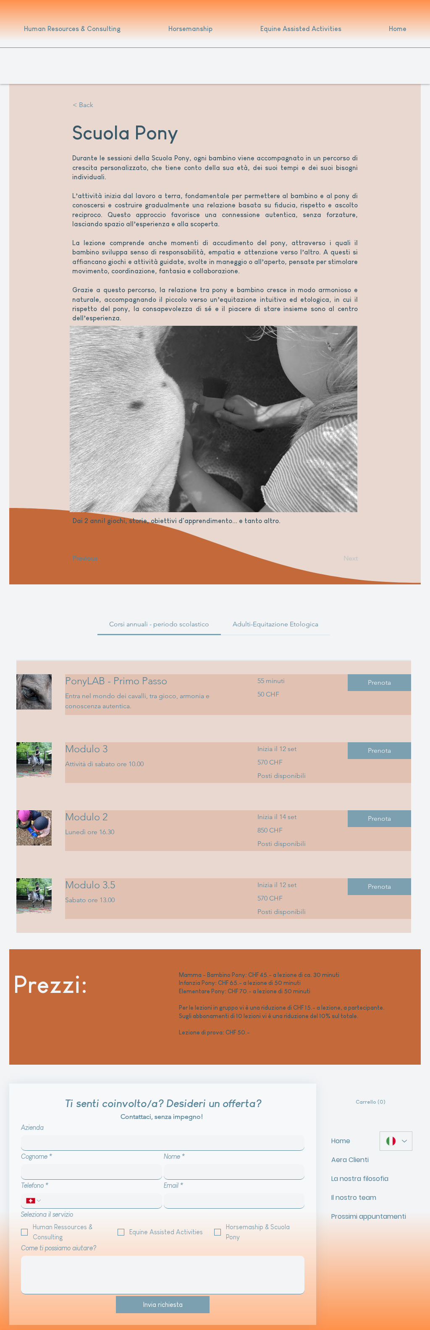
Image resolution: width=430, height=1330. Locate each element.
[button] (100, 105)
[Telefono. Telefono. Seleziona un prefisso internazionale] (34, 1200)
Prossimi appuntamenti (351, 1216)
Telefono (34, 1185)
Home (340, 1141)
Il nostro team (351, 1197)
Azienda (32, 1127)
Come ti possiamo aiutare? (58, 1247)
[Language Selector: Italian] (396, 1141)
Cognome (36, 1156)
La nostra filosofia (351, 1178)
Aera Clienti (350, 1160)
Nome (174, 1156)
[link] (159, 624)
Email (173, 1185)
